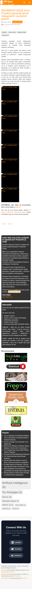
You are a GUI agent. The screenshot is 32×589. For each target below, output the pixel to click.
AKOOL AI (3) (7, 504)
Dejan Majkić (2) (20, 505)
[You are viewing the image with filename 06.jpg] (10, 166)
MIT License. (17, 576)
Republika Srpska (21, 32)
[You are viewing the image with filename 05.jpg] (10, 151)
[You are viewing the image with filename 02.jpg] (10, 108)
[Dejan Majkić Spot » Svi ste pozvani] (7, 2)
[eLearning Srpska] (16, 410)
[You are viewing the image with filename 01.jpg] (10, 93)
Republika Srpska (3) (10, 501)
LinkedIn (22, 212)
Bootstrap (4, 574)
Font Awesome (5, 578)
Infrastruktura (5, 35)
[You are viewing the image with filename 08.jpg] (10, 195)
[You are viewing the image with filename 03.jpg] (10, 122)
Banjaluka (4, 32)
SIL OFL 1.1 (24, 578)
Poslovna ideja (12, 32)
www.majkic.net (7, 297)
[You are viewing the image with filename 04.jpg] (10, 137)
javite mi (17, 207)
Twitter (16, 212)
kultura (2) (16, 508)
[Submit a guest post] (16, 376)
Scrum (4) (7, 496)
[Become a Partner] (16, 398)
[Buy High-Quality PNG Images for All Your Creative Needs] (16, 421)
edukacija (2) (6, 508)
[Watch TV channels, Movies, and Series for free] (16, 386)
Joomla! (3, 570)
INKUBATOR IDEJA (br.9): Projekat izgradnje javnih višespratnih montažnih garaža (15, 14)
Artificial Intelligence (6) (15, 485)
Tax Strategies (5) (12, 492)
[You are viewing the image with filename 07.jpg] (10, 180)
